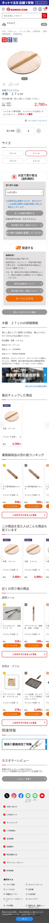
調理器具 (36, 31)
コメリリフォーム (35, 884)
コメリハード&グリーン (14, 900)
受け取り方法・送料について (24, 225)
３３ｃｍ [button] (36, 161)
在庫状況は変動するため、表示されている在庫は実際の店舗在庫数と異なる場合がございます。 (25, 204)
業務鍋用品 (17, 34)
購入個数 (11, 131)
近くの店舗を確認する (24, 213)
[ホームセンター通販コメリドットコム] (17, 9)
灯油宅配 (31, 894)
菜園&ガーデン (12, 894)
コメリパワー (33, 899)
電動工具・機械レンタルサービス (36, 906)
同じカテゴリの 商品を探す (36, 386)
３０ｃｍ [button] (12, 161)
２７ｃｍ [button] (36, 153)
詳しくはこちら (41, 3)
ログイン (28, 771)
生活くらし (12, 31)
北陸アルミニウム (10, 90)
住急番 (31, 889)
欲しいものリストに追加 (24, 312)
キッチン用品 (25, 31)
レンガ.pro (10, 889)
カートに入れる (24, 298)
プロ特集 (9, 905)
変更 (43, 24)
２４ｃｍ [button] (12, 153)
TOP (4, 31)
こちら (23, 914)
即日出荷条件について (24, 283)
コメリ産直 (10, 884)
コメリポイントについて (37, 121)
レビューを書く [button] (24, 778)
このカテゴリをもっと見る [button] (24, 514)
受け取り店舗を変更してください (24, 233)
